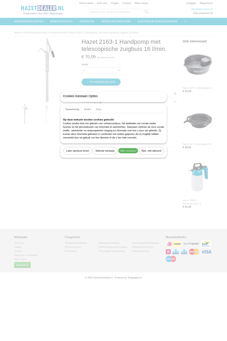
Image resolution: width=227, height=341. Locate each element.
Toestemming (72, 109)
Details (87, 109)
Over (98, 109)
